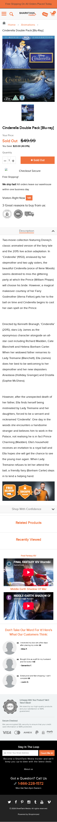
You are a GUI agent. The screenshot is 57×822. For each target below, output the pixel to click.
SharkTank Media (23, 808)
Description (26, 231)
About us (28, 769)
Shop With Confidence (26, 509)
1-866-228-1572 (31, 783)
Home (11, 24)
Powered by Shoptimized (28, 814)
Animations (28, 24)
